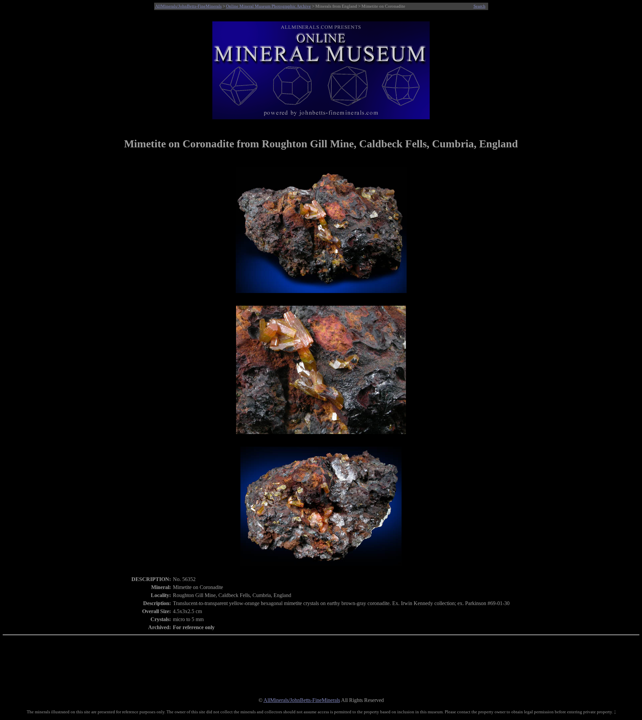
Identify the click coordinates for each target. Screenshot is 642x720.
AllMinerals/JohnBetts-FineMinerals (188, 6)
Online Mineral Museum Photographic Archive (268, 6)
